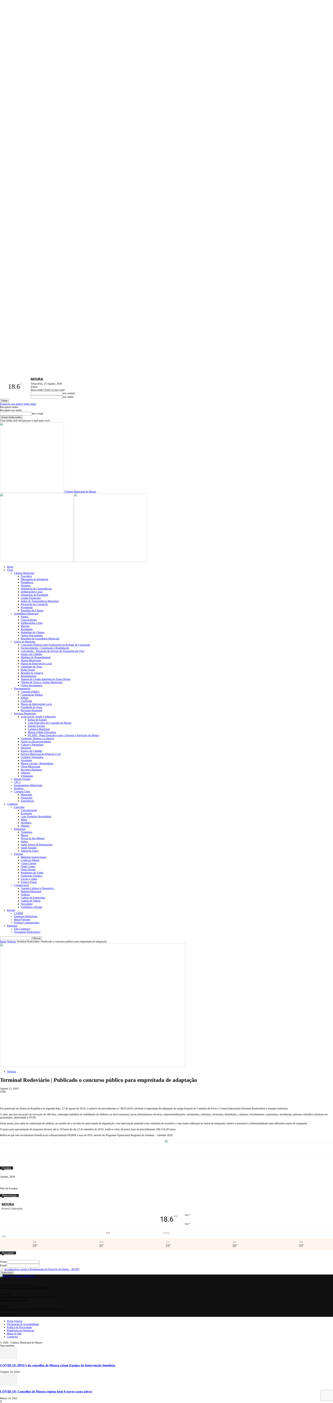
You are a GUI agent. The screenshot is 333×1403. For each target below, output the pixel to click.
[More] (131, 1097)
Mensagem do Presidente (34, 579)
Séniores (25, 772)
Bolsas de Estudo (37, 719)
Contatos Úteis (22, 791)
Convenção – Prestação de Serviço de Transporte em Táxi (52, 651)
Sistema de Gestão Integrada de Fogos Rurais (45, 679)
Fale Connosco (22, 928)
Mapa (24, 819)
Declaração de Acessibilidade (23, 1324)
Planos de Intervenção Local (36, 663)
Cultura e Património (32, 744)
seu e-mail (37, 413)
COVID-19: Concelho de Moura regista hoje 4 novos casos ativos (46, 1391)
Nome (3, 1261)
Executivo (26, 576)
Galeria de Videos (30, 900)
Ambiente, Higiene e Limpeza (37, 738)
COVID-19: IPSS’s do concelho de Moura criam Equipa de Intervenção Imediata (57, 1365)
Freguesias (26, 797)
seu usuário (69, 393)
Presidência (27, 582)
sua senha (68, 396)
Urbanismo (27, 775)
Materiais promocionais (33, 857)
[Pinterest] (80, 1096)
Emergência (27, 800)
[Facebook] (41, 1096)
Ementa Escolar (36, 725)
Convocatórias (29, 619)
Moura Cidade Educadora (42, 732)
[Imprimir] (118, 1096)
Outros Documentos (32, 635)
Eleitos (24, 616)
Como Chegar (28, 863)
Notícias (25, 894)
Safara (24, 841)
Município (26, 794)
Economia (26, 813)
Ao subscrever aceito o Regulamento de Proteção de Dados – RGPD (41, 1269)
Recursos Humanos (31, 710)
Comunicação (21, 885)
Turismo (18, 853)
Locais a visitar (29, 878)
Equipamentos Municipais (28, 785)
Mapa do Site (14, 1333)
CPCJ (17, 782)
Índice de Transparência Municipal (40, 601)
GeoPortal (26, 701)
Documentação (22, 688)
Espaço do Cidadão (31, 654)
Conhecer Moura (30, 860)
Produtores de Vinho (32, 872)
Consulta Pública (30, 691)
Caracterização (29, 810)
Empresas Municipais (25, 916)
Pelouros (25, 585)
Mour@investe (22, 919)
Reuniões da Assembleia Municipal (40, 638)
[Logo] (37, 560)
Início (10, 566)
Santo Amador (29, 847)
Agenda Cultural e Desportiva (37, 888)
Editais (24, 697)
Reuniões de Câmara (32, 610)
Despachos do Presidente (34, 594)
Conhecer (12, 804)
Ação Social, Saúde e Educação (38, 716)
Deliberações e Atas (31, 591)
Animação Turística (31, 875)
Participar (12, 925)
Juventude (26, 760)
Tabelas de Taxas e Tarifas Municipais (41, 682)
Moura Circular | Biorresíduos (37, 763)
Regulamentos (28, 676)
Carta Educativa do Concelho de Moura (49, 722)
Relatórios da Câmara (32, 632)
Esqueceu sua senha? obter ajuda (18, 403)
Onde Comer (28, 866)
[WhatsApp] (67, 1096)
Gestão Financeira (31, 598)
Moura (24, 835)
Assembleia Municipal (26, 613)
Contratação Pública (32, 694)
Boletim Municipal (31, 891)
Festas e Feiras (29, 882)
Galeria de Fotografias (33, 897)
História (25, 825)
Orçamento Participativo (27, 931)
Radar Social (28, 669)
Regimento (27, 607)
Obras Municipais (30, 766)
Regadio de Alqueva (32, 672)
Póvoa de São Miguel (32, 838)
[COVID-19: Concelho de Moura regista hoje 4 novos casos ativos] (8, 1384)
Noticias (11, 941)
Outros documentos (31, 685)
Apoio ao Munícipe (24, 641)
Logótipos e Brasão (31, 907)
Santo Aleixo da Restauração (36, 844)
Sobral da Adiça (29, 850)
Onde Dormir (28, 869)
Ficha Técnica (14, 1321)
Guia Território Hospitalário (36, 816)
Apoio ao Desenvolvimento (36, 741)
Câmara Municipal (24, 573)
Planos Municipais (31, 660)
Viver (10, 569)
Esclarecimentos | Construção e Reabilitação (45, 647)
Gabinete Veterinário (32, 757)
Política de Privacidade (19, 1327)
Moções (25, 626)
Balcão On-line (22, 779)
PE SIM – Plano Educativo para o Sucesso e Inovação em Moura (63, 735)
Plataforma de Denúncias (20, 1330)
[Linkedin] (93, 1096)
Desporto (26, 747)
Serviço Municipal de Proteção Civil (41, 754)
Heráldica (26, 822)
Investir (11, 910)
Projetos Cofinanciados (26, 922)
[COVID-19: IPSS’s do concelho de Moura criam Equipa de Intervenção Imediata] (8, 1358)
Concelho (19, 807)
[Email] (105, 1096)
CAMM (18, 913)
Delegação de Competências (36, 588)
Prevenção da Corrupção (34, 604)
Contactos (12, 1336)
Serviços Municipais (25, 713)
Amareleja (26, 832)
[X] (54, 1096)
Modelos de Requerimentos (36, 657)
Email (3, 1265)
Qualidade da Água (31, 666)
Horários (18, 788)
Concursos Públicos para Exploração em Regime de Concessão (55, 644)
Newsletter (27, 903)
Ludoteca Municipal (39, 729)
